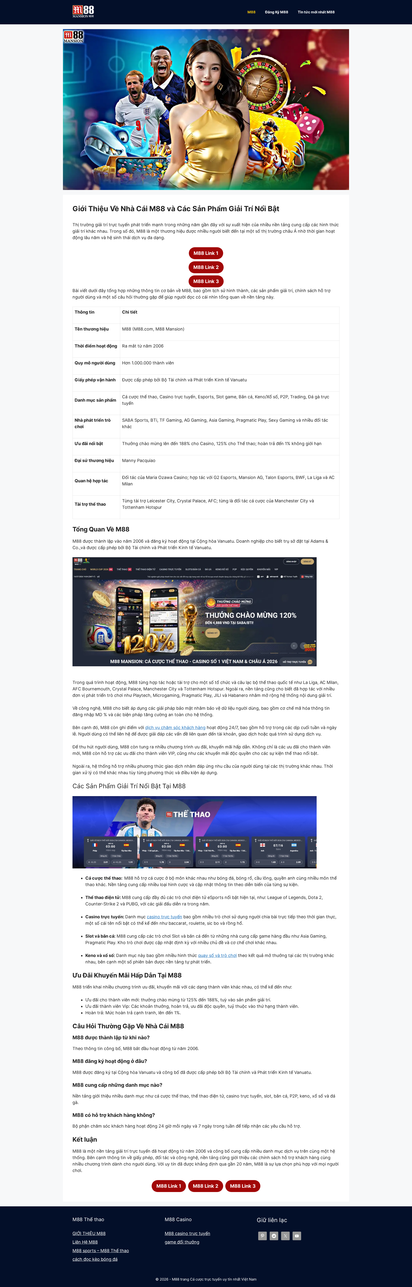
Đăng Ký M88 (276, 12)
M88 (251, 12)
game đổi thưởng (182, 1242)
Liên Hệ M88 (85, 1242)
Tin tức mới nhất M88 (316, 12)
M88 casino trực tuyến (187, 1233)
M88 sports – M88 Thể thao (100, 1250)
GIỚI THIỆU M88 (89, 1233)
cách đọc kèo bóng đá (95, 1259)
